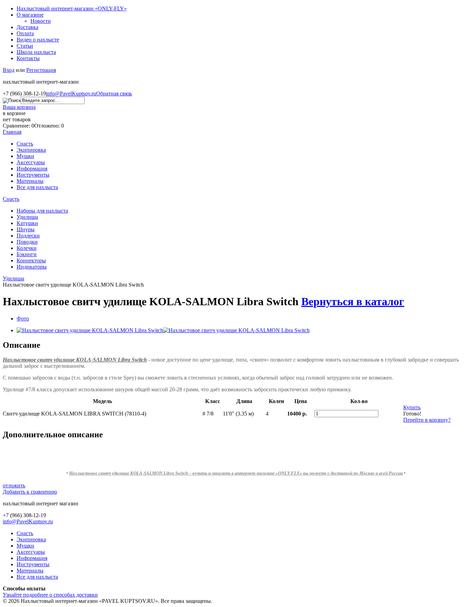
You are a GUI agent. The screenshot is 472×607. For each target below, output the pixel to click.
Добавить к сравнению (30, 492)
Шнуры (26, 229)
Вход (9, 70)
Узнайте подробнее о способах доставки (50, 595)
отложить (14, 485)
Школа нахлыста (36, 52)
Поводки (27, 242)
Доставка (27, 27)
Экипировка (31, 150)
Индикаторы (32, 267)
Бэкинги (27, 254)
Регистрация (41, 70)
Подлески (28, 236)
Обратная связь (114, 93)
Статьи (25, 46)
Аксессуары (31, 162)
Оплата (25, 33)
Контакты (28, 58)
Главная (12, 132)
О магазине (30, 15)
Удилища (27, 217)
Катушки (27, 223)
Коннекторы (31, 260)
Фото (23, 318)
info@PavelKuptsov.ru (71, 93)
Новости (40, 21)
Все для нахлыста (37, 187)
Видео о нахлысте (38, 40)
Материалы (30, 181)
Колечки (27, 248)
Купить (412, 407)
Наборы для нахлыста (42, 211)
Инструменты (33, 175)
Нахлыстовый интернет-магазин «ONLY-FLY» (72, 8)
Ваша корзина (19, 107)
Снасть (25, 144)
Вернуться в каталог (352, 301)
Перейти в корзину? (427, 420)
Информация (32, 168)
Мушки (25, 156)
